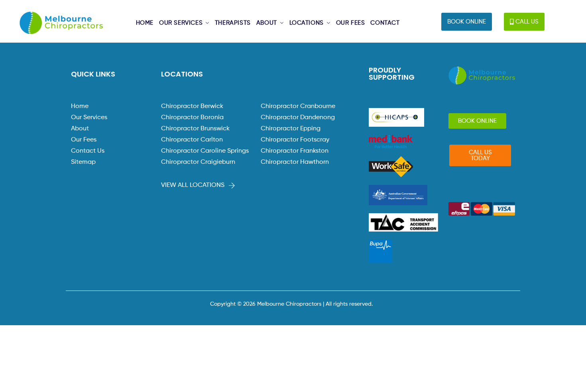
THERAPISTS (233, 23)
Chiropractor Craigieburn (198, 162)
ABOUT (266, 23)
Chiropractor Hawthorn (295, 162)
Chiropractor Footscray (295, 140)
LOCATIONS (306, 23)
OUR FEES (350, 23)
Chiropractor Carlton (192, 140)
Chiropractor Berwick (192, 106)
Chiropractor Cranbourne (298, 106)
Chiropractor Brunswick (195, 129)
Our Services (89, 117)
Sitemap (83, 162)
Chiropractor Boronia (192, 117)
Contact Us (87, 151)
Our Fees (83, 140)
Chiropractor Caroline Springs (205, 151)
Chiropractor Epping (291, 129)
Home (79, 106)
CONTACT (384, 23)
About (80, 129)
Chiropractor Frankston (294, 151)
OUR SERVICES (181, 23)
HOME (144, 23)
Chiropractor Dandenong (298, 117)
